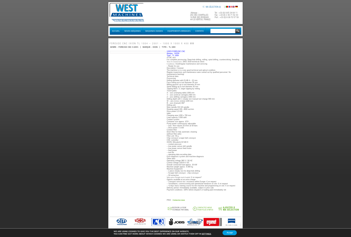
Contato (199, 31)
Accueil (116, 31)
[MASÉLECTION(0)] (213, 7)
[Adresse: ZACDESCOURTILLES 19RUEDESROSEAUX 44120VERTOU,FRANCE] (200, 16)
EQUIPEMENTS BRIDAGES (179, 31)
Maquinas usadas (154, 31)
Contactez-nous (179, 200)
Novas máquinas (132, 31)
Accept (230, 232)
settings (206, 234)
